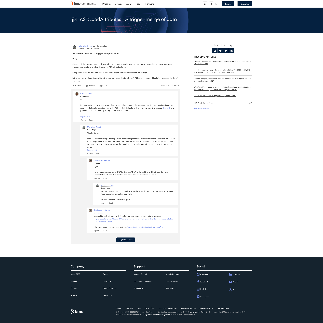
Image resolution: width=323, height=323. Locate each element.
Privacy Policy (150, 308)
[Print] (220, 50)
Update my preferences (168, 308)
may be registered (163, 314)
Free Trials (129, 308)
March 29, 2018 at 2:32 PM (89, 48)
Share (104, 86)
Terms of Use (193, 312)
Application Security (188, 308)
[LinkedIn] (231, 50)
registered (148, 314)
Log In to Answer (125, 239)
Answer (92, 85)
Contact (119, 308)
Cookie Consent (223, 308)
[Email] (215, 50)
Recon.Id (166, 108)
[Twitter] (226, 50)
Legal (139, 308)
